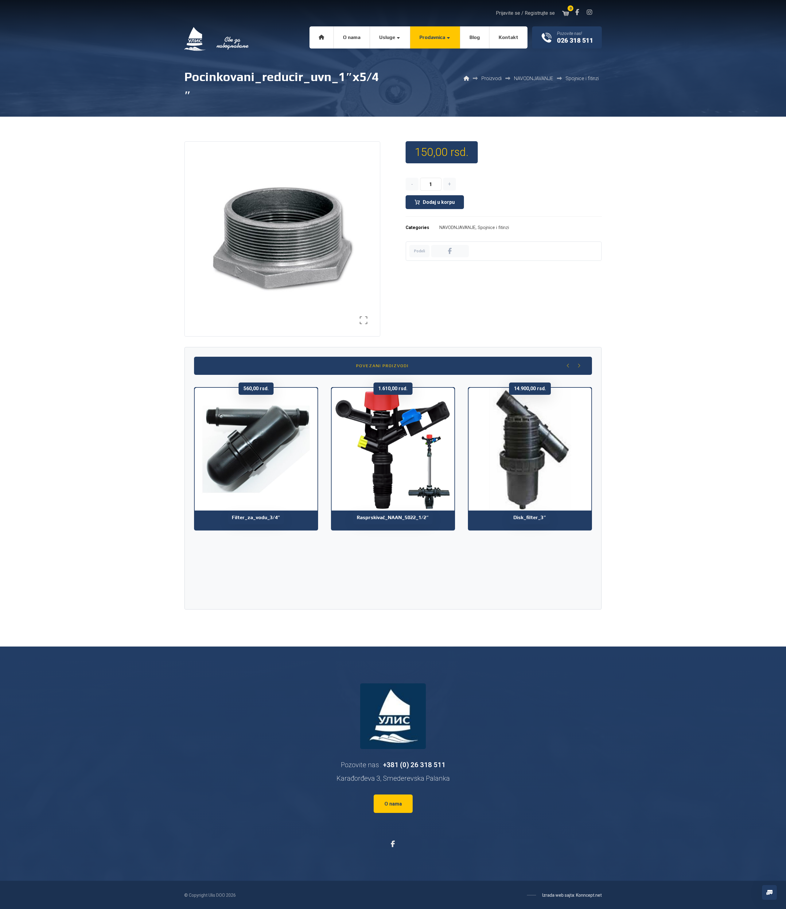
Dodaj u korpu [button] (260, 476)
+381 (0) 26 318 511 (414, 765)
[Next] (578, 365)
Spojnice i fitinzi (493, 227)
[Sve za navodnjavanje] (217, 39)
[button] (577, 12)
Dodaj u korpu (439, 202)
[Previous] (568, 365)
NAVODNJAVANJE (457, 227)
